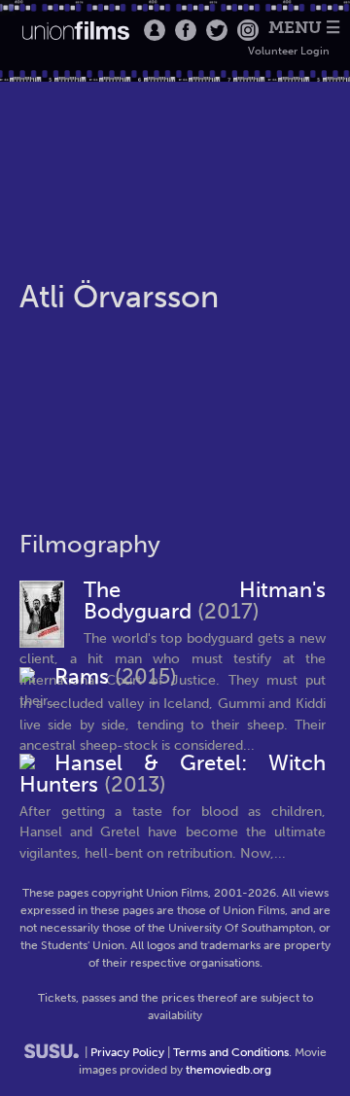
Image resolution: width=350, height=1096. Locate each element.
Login (154, 30)
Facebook (185, 30)
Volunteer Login (289, 51)
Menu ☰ (304, 27)
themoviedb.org (228, 1070)
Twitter (217, 30)
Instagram (248, 30)
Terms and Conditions (231, 1052)
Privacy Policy (127, 1052)
